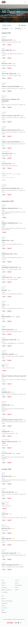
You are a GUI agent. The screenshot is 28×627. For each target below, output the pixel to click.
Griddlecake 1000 (7, 254)
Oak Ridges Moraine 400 (9, 267)
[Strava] (21, 622)
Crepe (3, 305)
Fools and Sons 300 (8, 492)
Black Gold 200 (6, 538)
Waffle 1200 (5, 240)
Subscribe (23, 25)
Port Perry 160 (6, 453)
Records (17, 587)
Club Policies (4, 607)
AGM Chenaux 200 (7, 329)
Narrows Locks (6, 63)
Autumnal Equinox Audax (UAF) (12, 420)
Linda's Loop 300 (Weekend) (11, 142)
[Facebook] (18, 622)
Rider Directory (18, 585)
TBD (3, 366)
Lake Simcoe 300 (7, 153)
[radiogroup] (7, 25)
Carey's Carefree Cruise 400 (10, 115)
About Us (4, 598)
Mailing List (4, 612)
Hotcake (4, 290)
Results (16, 583)
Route (4, 44)
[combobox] (8, 28)
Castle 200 (5, 514)
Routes (3, 585)
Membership (4, 603)
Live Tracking (4, 592)
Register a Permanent (6, 589)
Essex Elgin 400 (7, 50)
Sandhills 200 (6, 392)
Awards (16, 589)
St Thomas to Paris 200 (9, 340)
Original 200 (5, 431)
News (3, 610)
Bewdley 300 (6, 405)
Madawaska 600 (7, 40)
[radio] (4, 25)
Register (9, 44)
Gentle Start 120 (7, 277)
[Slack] (16, 622)
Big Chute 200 (6, 528)
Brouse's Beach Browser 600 (11, 130)
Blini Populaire (6, 316)
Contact (3, 605)
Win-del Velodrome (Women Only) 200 (14, 376)
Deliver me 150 (6, 174)
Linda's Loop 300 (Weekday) (11, 86)
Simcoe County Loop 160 (9, 441)
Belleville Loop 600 (8, 354)
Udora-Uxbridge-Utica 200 (10, 565)
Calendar (4, 583)
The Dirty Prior (6, 163)
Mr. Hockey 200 (6, 476)
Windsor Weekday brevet (10, 208)
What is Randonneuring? (7, 601)
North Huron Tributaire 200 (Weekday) (10, 100)
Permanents (4, 587)
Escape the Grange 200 (9, 553)
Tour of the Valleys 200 (9, 73)
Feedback (11, 622)
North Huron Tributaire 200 (10, 188)
